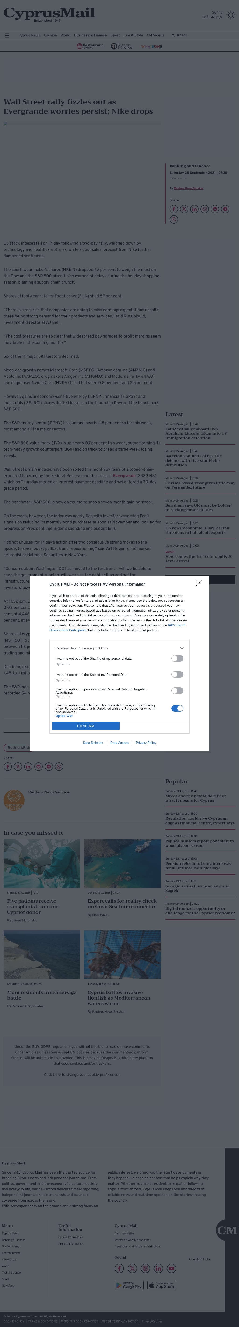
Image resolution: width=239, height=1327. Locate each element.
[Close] (200, 584)
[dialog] (119, 663)
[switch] (177, 658)
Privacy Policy (146, 742)
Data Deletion (93, 742)
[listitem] (119, 648)
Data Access (119, 742)
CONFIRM (86, 726)
